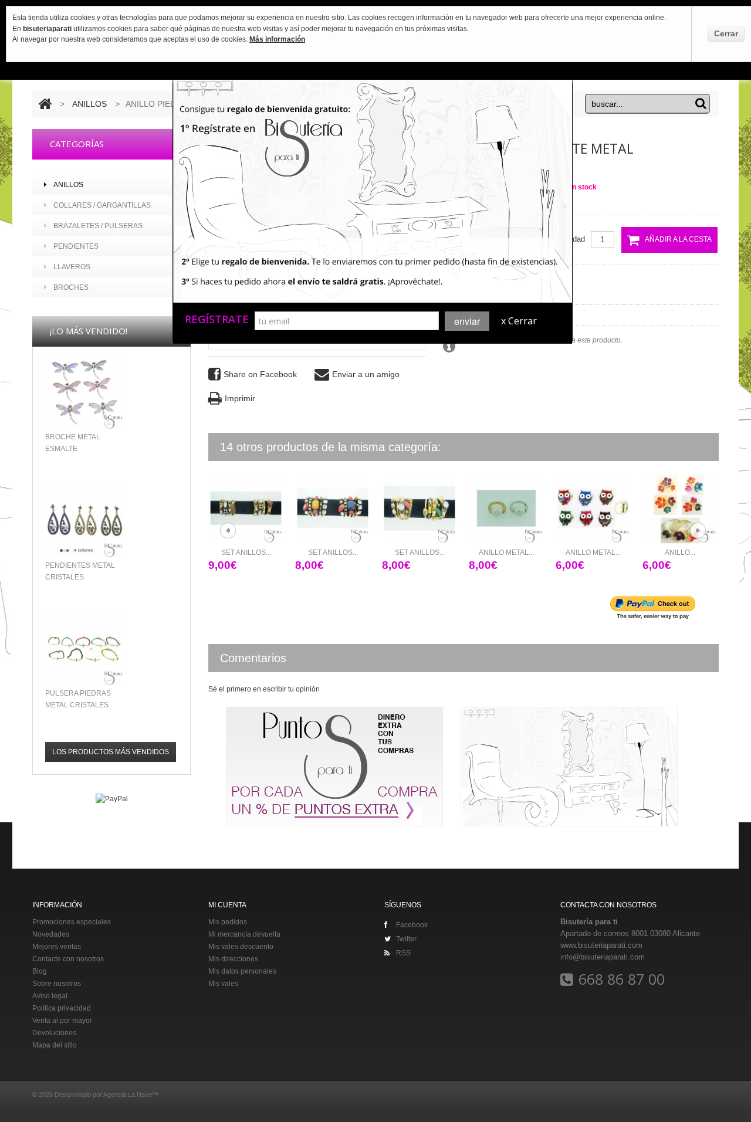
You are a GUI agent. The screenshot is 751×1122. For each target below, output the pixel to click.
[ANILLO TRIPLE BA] (680, 508)
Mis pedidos (227, 922)
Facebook (412, 925)
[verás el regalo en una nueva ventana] (261, 260)
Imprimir (240, 398)
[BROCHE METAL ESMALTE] (84, 392)
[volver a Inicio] (45, 104)
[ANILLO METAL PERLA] (506, 508)
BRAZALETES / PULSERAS (98, 226)
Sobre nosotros (56, 983)
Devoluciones (54, 1033)
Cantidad (570, 239)
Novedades (50, 934)
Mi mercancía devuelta (244, 934)
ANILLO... (680, 552)
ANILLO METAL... (506, 552)
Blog (39, 971)
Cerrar (726, 33)
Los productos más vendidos (110, 752)
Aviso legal (49, 996)
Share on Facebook (260, 374)
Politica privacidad (61, 1008)
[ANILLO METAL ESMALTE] (593, 508)
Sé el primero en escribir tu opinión (264, 689)
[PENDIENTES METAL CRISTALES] (84, 520)
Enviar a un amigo (366, 374)
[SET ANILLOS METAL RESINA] (245, 508)
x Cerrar (519, 320)
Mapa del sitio (54, 1045)
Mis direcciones (233, 959)
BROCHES (71, 287)
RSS (403, 953)
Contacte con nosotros (68, 959)
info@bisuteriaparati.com (602, 956)
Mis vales (223, 983)
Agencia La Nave (127, 1094)
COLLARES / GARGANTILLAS (102, 205)
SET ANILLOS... (246, 552)
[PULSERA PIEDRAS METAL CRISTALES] (84, 649)
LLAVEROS (71, 267)
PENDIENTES (76, 246)
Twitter (406, 939)
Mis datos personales (242, 971)
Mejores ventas (56, 947)
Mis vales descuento (240, 947)
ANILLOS (90, 104)
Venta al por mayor (62, 1020)
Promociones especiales (71, 922)
